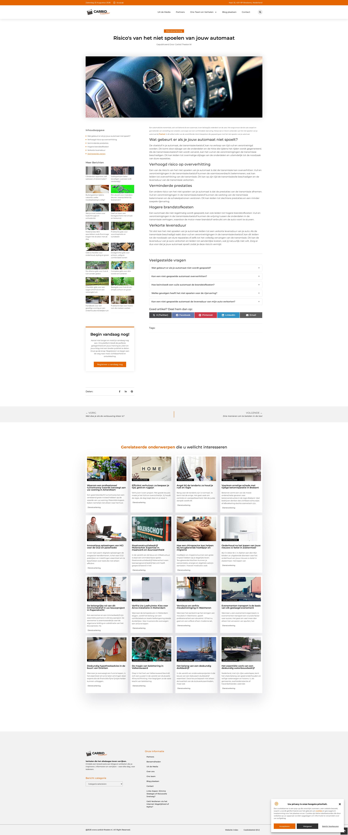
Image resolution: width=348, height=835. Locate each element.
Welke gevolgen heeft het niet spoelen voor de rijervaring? (205, 293)
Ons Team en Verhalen (201, 12)
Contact (246, 12)
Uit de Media (164, 12)
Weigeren (307, 826)
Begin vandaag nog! (109, 334)
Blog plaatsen (229, 12)
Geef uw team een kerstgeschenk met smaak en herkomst (122, 215)
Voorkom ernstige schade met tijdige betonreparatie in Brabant (240, 486)
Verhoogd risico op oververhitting (102, 139)
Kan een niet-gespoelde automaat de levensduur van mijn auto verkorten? (205, 301)
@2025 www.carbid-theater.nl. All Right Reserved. (108, 830)
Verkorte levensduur (96, 150)
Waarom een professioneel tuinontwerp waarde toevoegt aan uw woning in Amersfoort (106, 487)
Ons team (151, 776)
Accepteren (284, 826)
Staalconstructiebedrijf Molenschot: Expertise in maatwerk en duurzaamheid (148, 547)
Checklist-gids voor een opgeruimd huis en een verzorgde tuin (95, 289)
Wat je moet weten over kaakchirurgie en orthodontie (95, 215)
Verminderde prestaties (97, 143)
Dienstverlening (174, 31)
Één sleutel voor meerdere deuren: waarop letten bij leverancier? (121, 197)
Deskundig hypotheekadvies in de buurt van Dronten (106, 667)
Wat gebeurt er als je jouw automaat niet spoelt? (108, 136)
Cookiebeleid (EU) (252, 830)
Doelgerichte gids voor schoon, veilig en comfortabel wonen (120, 255)
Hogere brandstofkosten (98, 147)
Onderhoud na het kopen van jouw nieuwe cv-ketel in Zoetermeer (241, 546)
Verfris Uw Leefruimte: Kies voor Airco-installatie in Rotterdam (150, 606)
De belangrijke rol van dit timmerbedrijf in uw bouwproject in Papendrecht (106, 607)
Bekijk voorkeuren (330, 826)
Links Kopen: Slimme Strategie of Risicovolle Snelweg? (157, 793)
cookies (319, 811)
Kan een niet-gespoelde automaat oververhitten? (205, 276)
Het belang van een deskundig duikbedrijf (194, 667)
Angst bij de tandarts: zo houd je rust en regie (195, 486)
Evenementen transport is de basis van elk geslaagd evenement (241, 606)
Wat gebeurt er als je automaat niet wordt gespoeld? (205, 268)
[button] (339, 804)
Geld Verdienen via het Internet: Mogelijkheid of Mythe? (158, 804)
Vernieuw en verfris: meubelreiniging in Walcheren (194, 606)
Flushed (162, 134)
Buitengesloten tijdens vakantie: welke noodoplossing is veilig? (95, 197)
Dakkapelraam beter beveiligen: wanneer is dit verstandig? (121, 178)
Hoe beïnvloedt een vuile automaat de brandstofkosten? (205, 284)
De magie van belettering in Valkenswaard (147, 667)
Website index (231, 830)
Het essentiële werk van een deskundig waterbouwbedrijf (238, 667)
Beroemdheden (154, 762)
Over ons (151, 771)
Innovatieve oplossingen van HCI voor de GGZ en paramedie (105, 546)
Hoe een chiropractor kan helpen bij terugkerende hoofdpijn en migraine (195, 547)
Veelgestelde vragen (96, 154)
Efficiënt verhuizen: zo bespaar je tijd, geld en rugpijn (150, 486)
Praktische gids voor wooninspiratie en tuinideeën (119, 234)
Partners (180, 12)
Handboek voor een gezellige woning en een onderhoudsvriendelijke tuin (97, 308)
